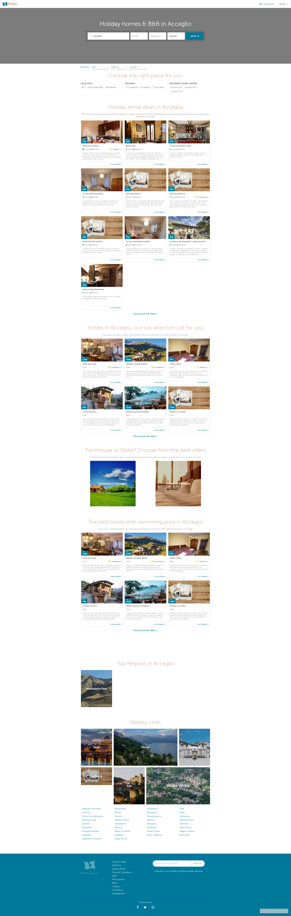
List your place (119, 861)
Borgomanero (154, 816)
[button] (138, 907)
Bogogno (151, 812)
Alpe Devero (186, 827)
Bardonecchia (89, 820)
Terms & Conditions (121, 872)
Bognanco (87, 827)
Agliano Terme (122, 820)
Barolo (118, 812)
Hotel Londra (175, 364)
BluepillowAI (118, 893)
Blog (114, 883)
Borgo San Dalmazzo (92, 816)
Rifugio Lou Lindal (178, 412)
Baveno (86, 823)
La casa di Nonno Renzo (93, 194)
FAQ (114, 875)
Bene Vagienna (154, 835)
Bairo (182, 812)
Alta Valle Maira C (133, 194)
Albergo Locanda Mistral (136, 364)
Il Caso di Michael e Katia (180, 146)
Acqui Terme (121, 838)
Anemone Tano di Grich (93, 241)
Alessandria (120, 823)
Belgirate (86, 835)
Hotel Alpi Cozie (89, 364)
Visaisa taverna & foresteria (137, 412)
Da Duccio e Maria (90, 146)
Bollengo (151, 827)
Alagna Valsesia (187, 831)
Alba (182, 808)
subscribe (197, 863)
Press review (118, 879)
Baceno (118, 827)
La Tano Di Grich (90, 412)
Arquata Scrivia (187, 820)
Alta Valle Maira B (177, 194)
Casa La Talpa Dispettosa (93, 289)
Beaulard (151, 823)
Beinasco (184, 823)
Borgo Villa (130, 146)
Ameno (118, 816)
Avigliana (119, 835)
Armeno (86, 812)
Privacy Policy (118, 868)
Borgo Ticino (153, 831)
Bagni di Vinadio (122, 831)
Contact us (117, 890)
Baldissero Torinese (91, 838)
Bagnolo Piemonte (91, 808)
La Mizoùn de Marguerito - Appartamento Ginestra (191, 241)
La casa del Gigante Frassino (138, 241)
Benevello (184, 835)
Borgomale (120, 808)
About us (116, 865)
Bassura (151, 820)
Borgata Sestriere (90, 831)
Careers (116, 886)
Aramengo (185, 816)
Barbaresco (152, 808)
